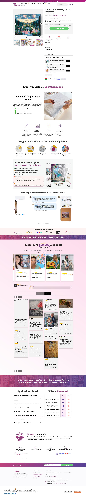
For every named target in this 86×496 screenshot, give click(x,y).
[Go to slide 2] (27, 37)
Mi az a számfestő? (48, 51)
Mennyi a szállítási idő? (19, 419)
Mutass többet (48, 75)
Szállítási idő (47, 42)
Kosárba (67, 61)
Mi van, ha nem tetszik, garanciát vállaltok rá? (25, 415)
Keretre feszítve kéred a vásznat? (52, 24)
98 (21, 297)
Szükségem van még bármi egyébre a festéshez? (25, 395)
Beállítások (68, 491)
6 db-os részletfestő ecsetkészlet (57, 60)
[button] (14, 42)
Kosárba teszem (59, 28)
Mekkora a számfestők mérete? (21, 407)
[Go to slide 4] (29, 37)
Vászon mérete (48, 47)
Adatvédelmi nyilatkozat (10, 493)
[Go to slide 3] (28, 37)
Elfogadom (77, 491)
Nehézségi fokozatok (49, 54)
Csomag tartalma (48, 49)
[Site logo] (16, 4)
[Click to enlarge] (15, 36)
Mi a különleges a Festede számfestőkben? (24, 411)
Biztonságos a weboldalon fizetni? (22, 422)
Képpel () (40, 293)
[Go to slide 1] (26, 37)
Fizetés (46, 44)
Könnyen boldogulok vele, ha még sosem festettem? (26, 404)
